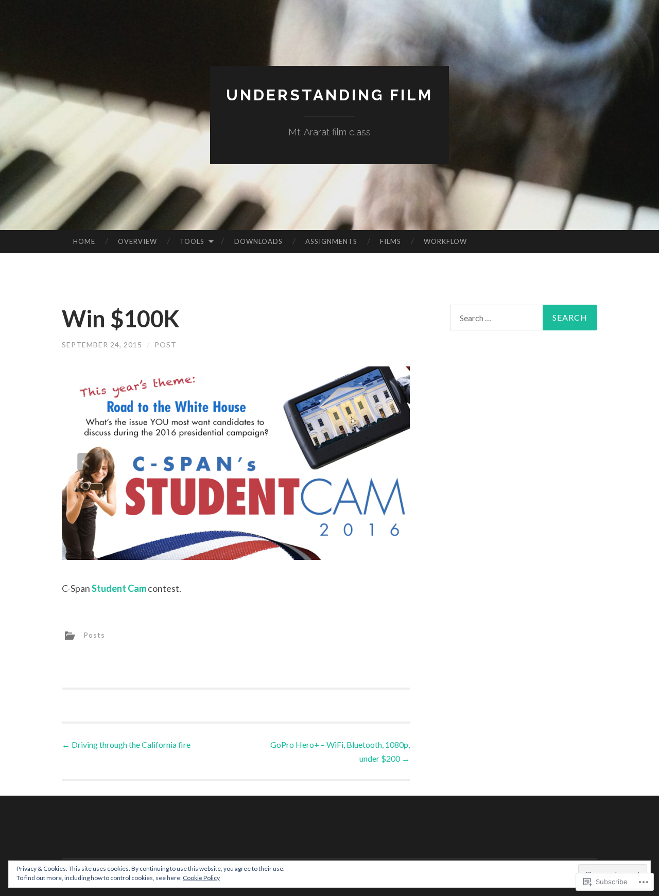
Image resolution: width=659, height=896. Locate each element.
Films (390, 241)
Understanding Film (329, 95)
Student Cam (119, 588)
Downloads (258, 241)
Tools (192, 241)
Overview (137, 241)
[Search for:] (523, 317)
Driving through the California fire (126, 744)
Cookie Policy (201, 878)
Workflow (445, 241)
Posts (94, 634)
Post (165, 344)
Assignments (331, 241)
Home (84, 241)
